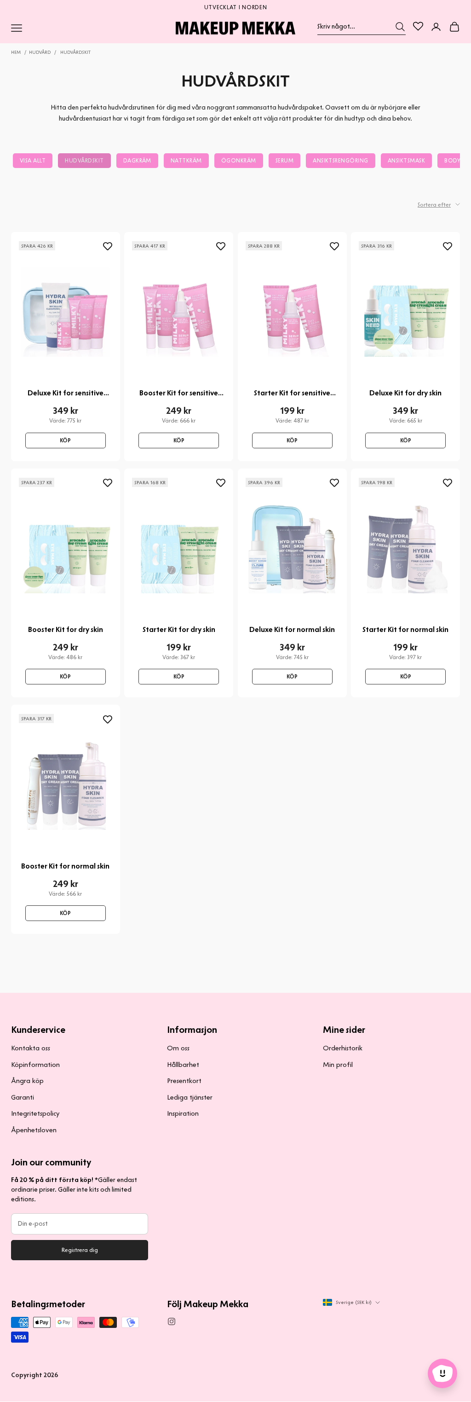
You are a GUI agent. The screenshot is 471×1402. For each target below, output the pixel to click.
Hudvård (40, 52)
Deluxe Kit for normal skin (292, 629)
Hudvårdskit (75, 52)
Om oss (178, 1048)
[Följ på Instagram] (171, 1321)
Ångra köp (27, 1081)
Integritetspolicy (35, 1113)
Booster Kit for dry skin (65, 629)
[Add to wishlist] (107, 247)
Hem (16, 52)
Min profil (338, 1064)
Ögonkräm (238, 160)
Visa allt (33, 160)
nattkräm (186, 160)
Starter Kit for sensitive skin (292, 393)
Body (452, 160)
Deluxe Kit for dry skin (405, 392)
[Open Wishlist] (418, 26)
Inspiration (183, 1113)
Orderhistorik (342, 1048)
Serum (284, 160)
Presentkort (184, 1081)
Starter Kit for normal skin (405, 629)
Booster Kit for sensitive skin (178, 393)
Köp (65, 440)
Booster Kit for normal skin (65, 866)
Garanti (22, 1097)
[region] (235, 6)
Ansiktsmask (406, 160)
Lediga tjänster (190, 1097)
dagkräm (137, 160)
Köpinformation (35, 1064)
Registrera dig (80, 1249)
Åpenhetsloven (34, 1130)
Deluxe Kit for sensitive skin (65, 393)
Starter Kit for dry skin (179, 629)
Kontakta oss (30, 1048)
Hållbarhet (183, 1064)
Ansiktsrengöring (340, 160)
